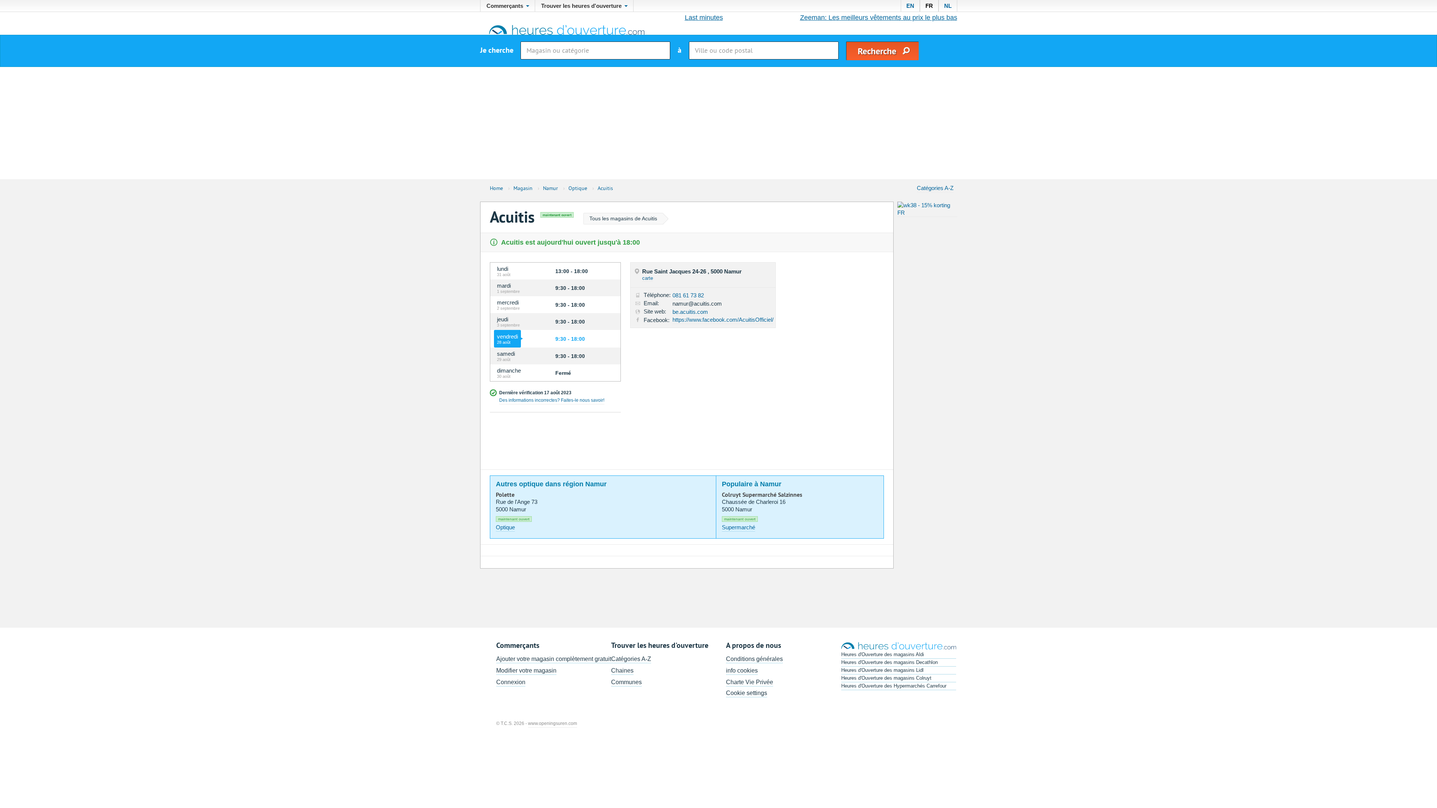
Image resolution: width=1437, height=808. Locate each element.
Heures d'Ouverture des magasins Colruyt (886, 678)
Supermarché (738, 527)
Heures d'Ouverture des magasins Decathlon (889, 662)
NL (948, 6)
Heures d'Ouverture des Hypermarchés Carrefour (893, 686)
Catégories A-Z (935, 188)
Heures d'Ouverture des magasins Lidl (882, 670)
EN (910, 6)
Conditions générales (754, 659)
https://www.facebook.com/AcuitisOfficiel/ (723, 319)
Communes (626, 682)
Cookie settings (746, 693)
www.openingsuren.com (552, 723)
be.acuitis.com (690, 312)
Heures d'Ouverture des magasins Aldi (882, 654)
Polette (505, 495)
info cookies (742, 670)
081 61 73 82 (688, 295)
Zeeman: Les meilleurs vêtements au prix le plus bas (878, 17)
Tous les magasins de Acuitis (623, 218)
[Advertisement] (718, 123)
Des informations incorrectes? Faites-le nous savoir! (551, 400)
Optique (505, 527)
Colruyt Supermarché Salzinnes (762, 495)
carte (647, 278)
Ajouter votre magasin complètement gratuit (553, 659)
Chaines (622, 670)
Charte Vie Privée (749, 682)
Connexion (510, 682)
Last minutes (704, 17)
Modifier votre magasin (526, 670)
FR (929, 6)
